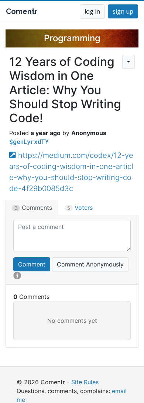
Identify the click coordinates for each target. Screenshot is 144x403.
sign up (123, 11)
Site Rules (85, 382)
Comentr (22, 11)
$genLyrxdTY (29, 141)
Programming (72, 38)
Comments (33, 207)
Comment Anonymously (90, 264)
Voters (80, 207)
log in (92, 11)
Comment (31, 264)
